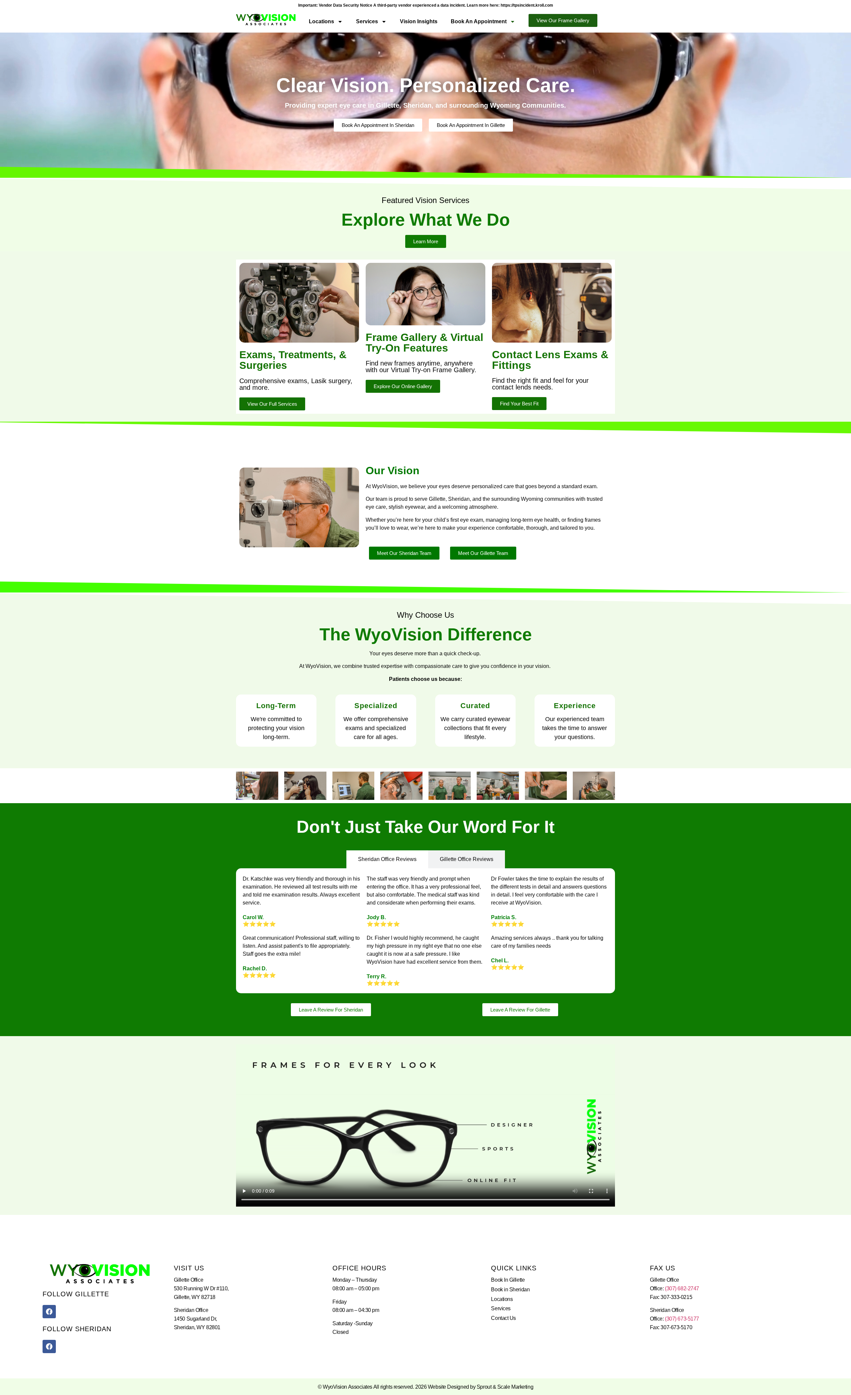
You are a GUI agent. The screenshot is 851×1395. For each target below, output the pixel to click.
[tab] (387, 859)
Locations (321, 21)
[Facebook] (49, 1311)
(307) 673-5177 (682, 1319)
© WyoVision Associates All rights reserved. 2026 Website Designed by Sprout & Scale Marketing (425, 1387)
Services (367, 21)
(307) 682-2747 (682, 1288)
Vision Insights (418, 21)
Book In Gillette (508, 1280)
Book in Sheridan (510, 1289)
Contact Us (503, 1318)
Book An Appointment (479, 21)
